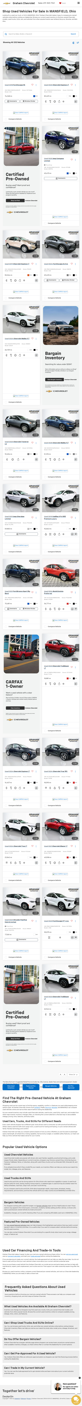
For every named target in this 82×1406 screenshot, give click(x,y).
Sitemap (23, 1398)
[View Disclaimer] (63, 101)
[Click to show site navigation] (78, 3)
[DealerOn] (8, 1396)
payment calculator (14, 1256)
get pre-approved (72, 1254)
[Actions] (36, 85)
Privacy (29, 1398)
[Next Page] (64, 1075)
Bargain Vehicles (51, 1086)
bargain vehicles (42, 1206)
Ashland (37, 1107)
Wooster (54, 1107)
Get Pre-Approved (71, 1087)
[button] (38, 65)
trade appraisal (35, 1256)
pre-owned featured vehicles (16, 1225)
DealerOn (17, 1398)
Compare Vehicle (15, 119)
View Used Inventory (11, 1087)
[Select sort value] (77, 42)
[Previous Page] (60, 1075)
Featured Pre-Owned (31, 1087)
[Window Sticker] (75, 534)
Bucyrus (48, 1107)
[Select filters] (73, 42)
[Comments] (75, 101)
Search (73, 34)
